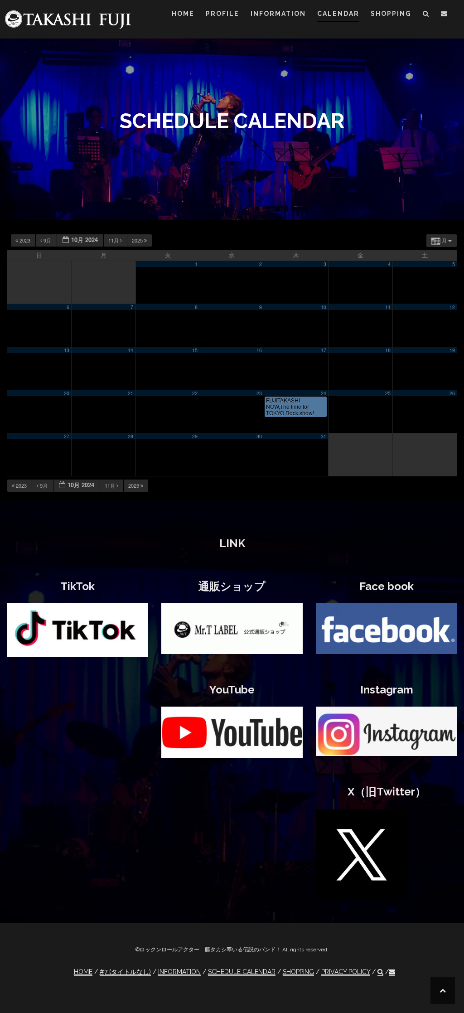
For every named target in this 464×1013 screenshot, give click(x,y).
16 (259, 350)
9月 (47, 240)
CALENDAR (338, 13)
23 (259, 393)
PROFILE (222, 13)
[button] (426, 15)
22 (195, 393)
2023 (25, 240)
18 (388, 350)
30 (259, 436)
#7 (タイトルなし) (125, 971)
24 (323, 393)
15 (195, 350)
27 (66, 436)
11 (388, 307)
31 (323, 436)
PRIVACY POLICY (345, 971)
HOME (183, 13)
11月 (114, 240)
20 (66, 393)
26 (452, 393)
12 (452, 307)
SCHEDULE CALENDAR (242, 971)
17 (323, 350)
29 (195, 436)
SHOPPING (391, 13)
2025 (138, 240)
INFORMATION (278, 13)
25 (388, 393)
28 (130, 436)
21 (130, 393)
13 (66, 350)
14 (130, 350)
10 (323, 307)
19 (452, 350)
